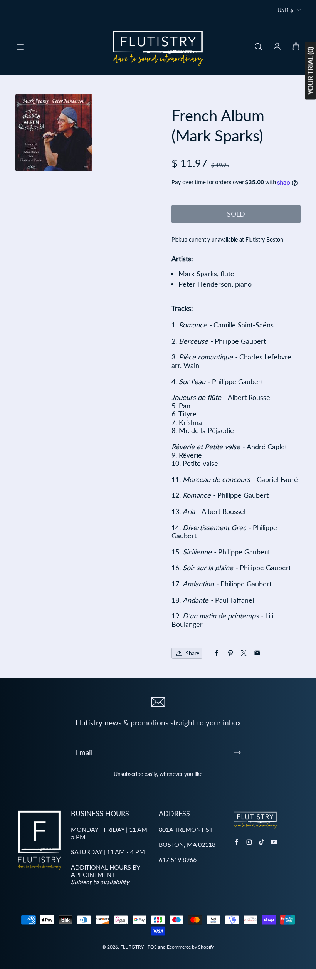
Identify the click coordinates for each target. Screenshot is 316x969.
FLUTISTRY (132, 947)
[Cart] (296, 47)
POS (152, 947)
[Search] (258, 47)
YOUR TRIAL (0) (310, 71)
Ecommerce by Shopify (190, 947)
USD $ (285, 10)
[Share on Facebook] (217, 653)
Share (192, 653)
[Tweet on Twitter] (244, 653)
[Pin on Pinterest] (230, 653)
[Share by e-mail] (257, 653)
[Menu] (20, 47)
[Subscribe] (237, 752)
